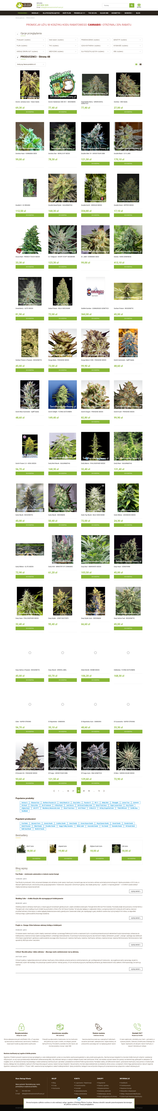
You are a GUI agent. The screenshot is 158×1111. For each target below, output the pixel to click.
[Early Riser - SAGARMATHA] (128, 446)
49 (84, 791)
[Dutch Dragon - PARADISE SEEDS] (95, 394)
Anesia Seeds (48, 823)
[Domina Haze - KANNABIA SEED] (30, 136)
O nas (55, 1085)
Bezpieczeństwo (103, 1088)
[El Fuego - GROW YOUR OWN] (62, 756)
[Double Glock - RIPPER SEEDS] (128, 188)
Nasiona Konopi (126, 1088)
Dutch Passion (26, 826)
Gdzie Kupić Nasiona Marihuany (131, 1096)
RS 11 (96, 802)
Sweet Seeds (116, 823)
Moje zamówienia (81, 1094)
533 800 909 (42, 5)
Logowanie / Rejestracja (83, 1083)
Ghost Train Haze (101, 805)
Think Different (122, 808)
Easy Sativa (76, 802)
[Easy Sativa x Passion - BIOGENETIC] (30, 652)
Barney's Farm (35, 823)
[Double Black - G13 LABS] (128, 136)
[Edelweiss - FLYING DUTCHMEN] (128, 652)
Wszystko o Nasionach (128, 1091)
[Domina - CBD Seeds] (128, 84)
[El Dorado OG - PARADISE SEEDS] (30, 756)
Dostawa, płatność (104, 1091)
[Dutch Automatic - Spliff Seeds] (128, 343)
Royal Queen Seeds (103, 823)
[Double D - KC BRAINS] (30, 188)
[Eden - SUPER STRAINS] (30, 704)
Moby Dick (105, 802)
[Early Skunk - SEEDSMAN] (62, 497)
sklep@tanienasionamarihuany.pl (52, 7)
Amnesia (136, 802)
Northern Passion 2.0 (49, 802)
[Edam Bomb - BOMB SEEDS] (95, 652)
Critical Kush (59, 805)
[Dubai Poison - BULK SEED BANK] (62, 291)
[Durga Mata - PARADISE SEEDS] (62, 343)
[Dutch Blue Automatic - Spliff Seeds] (30, 394)
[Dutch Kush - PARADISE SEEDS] (128, 394)
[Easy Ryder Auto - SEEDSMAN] (95, 601)
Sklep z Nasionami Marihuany (130, 1094)
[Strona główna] (24, 5)
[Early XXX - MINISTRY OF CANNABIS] (62, 549)
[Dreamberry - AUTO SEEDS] (30, 291)
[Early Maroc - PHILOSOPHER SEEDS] (95, 446)
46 (68, 791)
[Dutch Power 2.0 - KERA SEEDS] (30, 446)
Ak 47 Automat (46, 805)
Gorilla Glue (134, 808)
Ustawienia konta (81, 1091)
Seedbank (25, 811)
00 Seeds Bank (130, 826)
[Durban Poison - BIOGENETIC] (128, 291)
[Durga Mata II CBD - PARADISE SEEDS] (95, 343)
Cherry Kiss (34, 805)
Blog (54, 1083)
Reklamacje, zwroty (104, 1094)
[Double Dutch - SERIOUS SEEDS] (95, 188)
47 (73, 791)
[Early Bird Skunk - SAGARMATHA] (62, 446)
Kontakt (78, 1088)
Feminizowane (125, 1085)
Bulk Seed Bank (26, 829)
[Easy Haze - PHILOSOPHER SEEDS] (30, 601)
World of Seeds (39, 829)
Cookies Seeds (61, 823)
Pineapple (115, 802)
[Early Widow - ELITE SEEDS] (30, 549)
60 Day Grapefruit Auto (107, 808)
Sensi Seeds (73, 823)
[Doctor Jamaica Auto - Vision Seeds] (30, 84)
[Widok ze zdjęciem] (136, 64)
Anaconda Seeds (93, 826)
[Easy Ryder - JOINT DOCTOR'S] (62, 601)
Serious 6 (24, 802)
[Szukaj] (131, 5)
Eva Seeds (105, 826)
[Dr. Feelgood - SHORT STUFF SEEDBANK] (62, 239)
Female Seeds (128, 823)
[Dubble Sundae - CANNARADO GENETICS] (95, 291)
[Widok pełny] (140, 64)
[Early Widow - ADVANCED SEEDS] (128, 497)
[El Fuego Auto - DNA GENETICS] (95, 756)
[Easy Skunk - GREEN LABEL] (62, 652)
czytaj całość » (136, 891)
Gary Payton (129, 805)
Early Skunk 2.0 (64, 802)
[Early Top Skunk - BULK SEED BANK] (95, 497)
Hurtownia (56, 1088)
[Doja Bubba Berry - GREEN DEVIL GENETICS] (95, 84)
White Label (80, 826)
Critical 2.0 (92, 808)
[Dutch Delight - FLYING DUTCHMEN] (62, 394)
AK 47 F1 (36, 808)
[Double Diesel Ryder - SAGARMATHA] (62, 188)
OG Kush (24, 805)
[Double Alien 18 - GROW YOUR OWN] (95, 136)
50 (89, 791)
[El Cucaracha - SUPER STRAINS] (128, 704)
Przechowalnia (80, 1085)
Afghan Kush (26, 808)
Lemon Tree (125, 802)
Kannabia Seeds (117, 826)
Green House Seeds (87, 823)
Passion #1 (87, 802)
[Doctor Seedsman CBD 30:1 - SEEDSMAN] (62, 84)
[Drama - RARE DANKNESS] (128, 239)
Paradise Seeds (50, 826)
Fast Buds (25, 823)
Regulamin (101, 1083)
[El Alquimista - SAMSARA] (62, 704)
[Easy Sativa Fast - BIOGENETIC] (128, 601)
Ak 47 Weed (81, 808)
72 (99, 791)
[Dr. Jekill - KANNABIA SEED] (95, 239)
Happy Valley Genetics (66, 826)
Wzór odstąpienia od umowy (107, 1096)
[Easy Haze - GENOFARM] (128, 549)
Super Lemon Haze (116, 805)
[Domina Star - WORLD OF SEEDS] (62, 136)
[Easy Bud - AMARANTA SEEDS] (95, 549)
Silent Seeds (38, 826)
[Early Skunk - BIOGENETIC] (30, 497)
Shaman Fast (35, 802)
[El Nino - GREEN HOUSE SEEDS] (128, 756)
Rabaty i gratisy (103, 1085)
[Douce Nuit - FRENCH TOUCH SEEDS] (30, 239)
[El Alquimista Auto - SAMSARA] (95, 704)
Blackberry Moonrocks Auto (51, 808)
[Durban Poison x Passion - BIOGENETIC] (30, 343)
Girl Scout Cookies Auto (84, 805)
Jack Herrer (70, 805)
